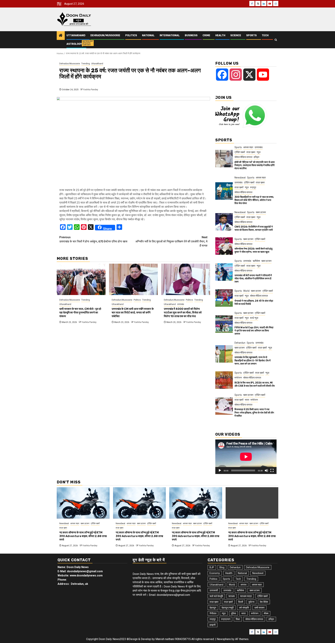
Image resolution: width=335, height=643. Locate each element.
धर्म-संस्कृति (244, 607)
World (246, 290)
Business (191, 35)
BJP (212, 567)
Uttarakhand (75, 35)
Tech (265, 35)
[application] (246, 456)
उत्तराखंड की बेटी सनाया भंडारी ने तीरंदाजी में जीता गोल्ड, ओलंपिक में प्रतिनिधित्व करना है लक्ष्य (253, 278)
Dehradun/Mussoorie (105, 35)
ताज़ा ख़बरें (238, 187)
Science (235, 35)
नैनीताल (213, 613)
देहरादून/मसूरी (228, 607)
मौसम (266, 613)
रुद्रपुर (253, 187)
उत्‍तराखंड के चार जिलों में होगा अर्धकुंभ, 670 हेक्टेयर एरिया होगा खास (93, 239)
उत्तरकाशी (214, 590)
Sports (251, 35)
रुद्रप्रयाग (225, 619)
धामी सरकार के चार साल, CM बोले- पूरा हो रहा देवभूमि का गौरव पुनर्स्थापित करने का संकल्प (80, 312)
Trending (85, 63)
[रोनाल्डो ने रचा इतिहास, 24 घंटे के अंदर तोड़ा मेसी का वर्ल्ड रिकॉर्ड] (224, 298)
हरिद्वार (256, 157)
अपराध (243, 584)
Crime (206, 35)
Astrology (74, 44)
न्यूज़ (258, 152)
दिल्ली (240, 601)
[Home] (61, 35)
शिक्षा (238, 619)
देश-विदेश (264, 601)
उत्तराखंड (180, 304)
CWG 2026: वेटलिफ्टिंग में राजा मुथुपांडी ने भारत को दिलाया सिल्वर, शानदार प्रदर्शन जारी (253, 228)
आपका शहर (248, 147)
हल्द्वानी (212, 624)
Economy (215, 573)
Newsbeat (240, 177)
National (148, 35)
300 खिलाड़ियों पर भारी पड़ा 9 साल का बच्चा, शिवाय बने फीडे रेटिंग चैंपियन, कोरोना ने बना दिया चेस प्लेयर (254, 200)
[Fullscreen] (272, 470)
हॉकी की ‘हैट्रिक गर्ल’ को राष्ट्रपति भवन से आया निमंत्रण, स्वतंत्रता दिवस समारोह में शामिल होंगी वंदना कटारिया (254, 165)
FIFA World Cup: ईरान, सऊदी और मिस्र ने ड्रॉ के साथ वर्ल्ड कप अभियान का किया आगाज (253, 330)
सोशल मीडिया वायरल (243, 157)
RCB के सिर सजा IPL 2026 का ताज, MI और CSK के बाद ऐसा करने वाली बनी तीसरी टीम (254, 384)
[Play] (220, 470)
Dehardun (239, 342)
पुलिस (233, 613)
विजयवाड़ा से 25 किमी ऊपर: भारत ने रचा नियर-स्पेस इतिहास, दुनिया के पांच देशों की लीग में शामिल (254, 412)
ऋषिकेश (256, 260)
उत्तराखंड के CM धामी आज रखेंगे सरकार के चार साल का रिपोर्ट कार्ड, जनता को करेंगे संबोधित (133, 312)
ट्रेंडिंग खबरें (239, 152)
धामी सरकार (259, 607)
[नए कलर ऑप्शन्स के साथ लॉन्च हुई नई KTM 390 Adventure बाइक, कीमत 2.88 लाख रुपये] (83, 503)
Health (220, 35)
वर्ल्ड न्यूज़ (254, 317)
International (170, 35)
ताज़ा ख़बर (250, 152)
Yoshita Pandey (90, 89)
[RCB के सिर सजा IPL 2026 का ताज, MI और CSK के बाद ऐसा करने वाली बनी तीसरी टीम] (224, 380)
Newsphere (224, 639)
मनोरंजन (238, 377)
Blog (221, 567)
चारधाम (231, 596)
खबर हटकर (261, 212)
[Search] (276, 39)
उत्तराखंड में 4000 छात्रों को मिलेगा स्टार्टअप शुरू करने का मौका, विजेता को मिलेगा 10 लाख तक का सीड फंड (183, 312)
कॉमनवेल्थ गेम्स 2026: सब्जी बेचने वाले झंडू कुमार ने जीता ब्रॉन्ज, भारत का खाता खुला (253, 250)
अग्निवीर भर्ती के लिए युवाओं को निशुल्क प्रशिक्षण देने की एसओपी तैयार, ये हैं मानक (171, 241)
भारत (247, 399)
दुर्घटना (251, 601)
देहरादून (213, 607)
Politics (131, 35)
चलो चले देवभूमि (216, 596)
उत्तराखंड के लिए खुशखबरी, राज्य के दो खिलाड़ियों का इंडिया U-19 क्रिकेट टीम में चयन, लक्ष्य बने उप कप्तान (252, 360)
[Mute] (266, 470)
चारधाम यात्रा (246, 596)
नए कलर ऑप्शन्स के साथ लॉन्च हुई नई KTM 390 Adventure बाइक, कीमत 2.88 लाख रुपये (83, 536)
